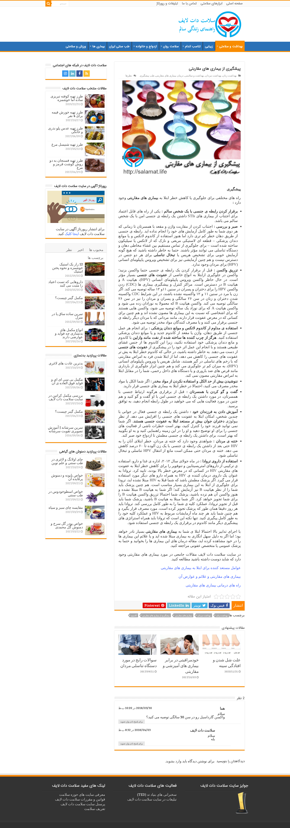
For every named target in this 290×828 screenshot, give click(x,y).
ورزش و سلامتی (76, 46)
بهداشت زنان (230, 75)
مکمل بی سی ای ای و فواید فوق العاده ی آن (67, 381)
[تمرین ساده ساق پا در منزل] (95, 318)
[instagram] (65, 73)
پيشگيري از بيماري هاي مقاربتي (155, 615)
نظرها (128, 75)
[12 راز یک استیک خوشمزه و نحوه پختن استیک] (95, 269)
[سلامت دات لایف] (210, 23)
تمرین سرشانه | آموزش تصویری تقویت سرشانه (65, 429)
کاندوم (134, 615)
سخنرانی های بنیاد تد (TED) (157, 794)
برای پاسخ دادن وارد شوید (131, 721)
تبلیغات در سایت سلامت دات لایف (152, 799)
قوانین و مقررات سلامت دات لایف (80, 799)
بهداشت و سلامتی (231, 46)
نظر (69, 249)
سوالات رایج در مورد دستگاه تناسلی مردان (138, 662)
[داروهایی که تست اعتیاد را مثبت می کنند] (95, 286)
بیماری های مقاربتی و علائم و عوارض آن (210, 576)
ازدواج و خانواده (146, 46)
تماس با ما (189, 3)
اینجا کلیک (72, 233)
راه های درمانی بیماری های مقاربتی (213, 585)
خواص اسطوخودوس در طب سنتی (65, 493)
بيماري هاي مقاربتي (183, 615)
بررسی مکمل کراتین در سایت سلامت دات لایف (65, 397)
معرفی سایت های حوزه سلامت (82, 794)
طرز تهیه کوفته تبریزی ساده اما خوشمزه (67, 98)
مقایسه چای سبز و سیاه (66, 507)
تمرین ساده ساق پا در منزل (67, 315)
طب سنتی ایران (119, 46)
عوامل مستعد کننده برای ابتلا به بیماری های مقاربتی (201, 568)
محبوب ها (96, 249)
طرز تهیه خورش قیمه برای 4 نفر (67, 114)
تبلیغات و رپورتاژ (167, 3)
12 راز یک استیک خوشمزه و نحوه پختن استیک (67, 268)
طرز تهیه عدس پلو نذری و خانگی (65, 130)
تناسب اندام (193, 46)
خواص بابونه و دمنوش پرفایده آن (67, 477)
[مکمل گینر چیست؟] (95, 302)
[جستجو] (48, 4)
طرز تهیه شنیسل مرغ (67, 144)
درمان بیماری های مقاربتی (169, 75)
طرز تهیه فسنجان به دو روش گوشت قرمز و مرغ (66, 164)
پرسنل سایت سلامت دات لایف (83, 804)
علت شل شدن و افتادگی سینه (227, 662)
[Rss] (86, 73)
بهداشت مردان (213, 75)
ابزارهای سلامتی (211, 3)
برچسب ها (95, 257)
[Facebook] (79, 73)
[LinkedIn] (72, 73)
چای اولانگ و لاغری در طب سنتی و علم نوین (67, 461)
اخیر (81, 249)
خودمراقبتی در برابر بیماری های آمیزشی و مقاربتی (181, 665)
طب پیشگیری (147, 75)
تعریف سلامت (94, 808)
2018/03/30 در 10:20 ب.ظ (135, 708)
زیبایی (209, 46)
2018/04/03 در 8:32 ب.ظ (134, 730)
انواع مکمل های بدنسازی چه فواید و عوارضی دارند (69, 333)
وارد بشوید (173, 761)
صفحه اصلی (234, 3)
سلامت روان (171, 46)
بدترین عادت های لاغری (66, 363)
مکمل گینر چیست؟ (69, 297)
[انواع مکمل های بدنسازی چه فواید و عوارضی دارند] (95, 334)
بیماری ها (98, 46)
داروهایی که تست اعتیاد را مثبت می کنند (65, 283)
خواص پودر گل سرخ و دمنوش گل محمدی (67, 525)
